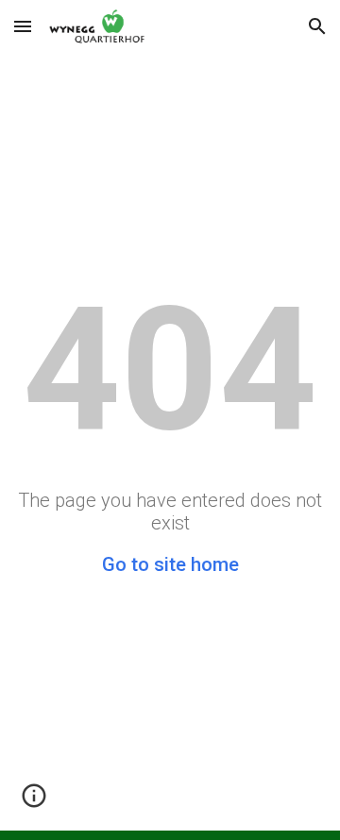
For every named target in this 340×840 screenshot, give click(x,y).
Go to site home (170, 564)
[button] (22, 26)
